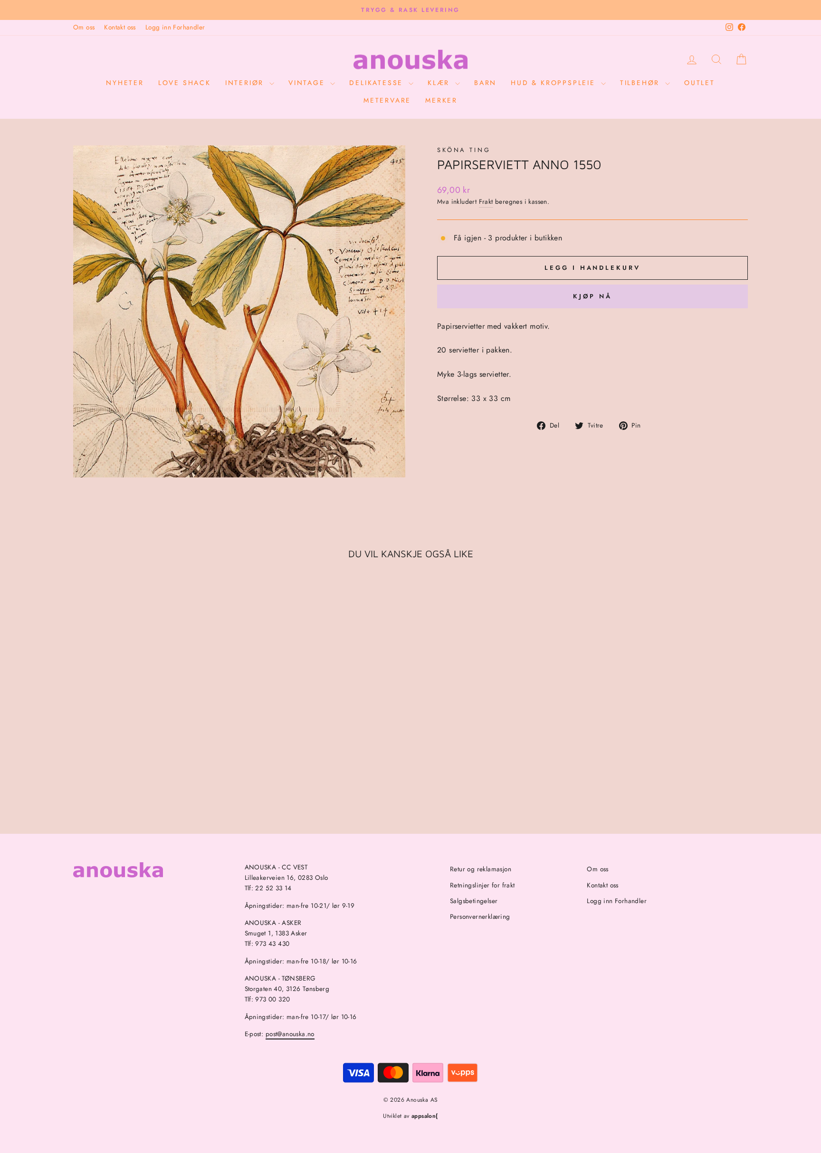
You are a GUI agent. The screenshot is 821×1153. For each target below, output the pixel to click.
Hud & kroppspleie (554, 82)
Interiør (246, 82)
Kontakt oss (119, 27)
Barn (485, 82)
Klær (440, 82)
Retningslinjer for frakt (482, 885)
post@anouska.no (290, 1034)
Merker (441, 100)
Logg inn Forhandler (175, 27)
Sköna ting (463, 149)
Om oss (84, 27)
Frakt (486, 201)
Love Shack (184, 82)
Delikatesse (377, 82)
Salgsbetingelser (473, 900)
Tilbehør (641, 82)
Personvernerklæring (480, 916)
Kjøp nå (592, 296)
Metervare (387, 100)
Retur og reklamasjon (480, 869)
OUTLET (699, 82)
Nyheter (125, 82)
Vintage (308, 82)
